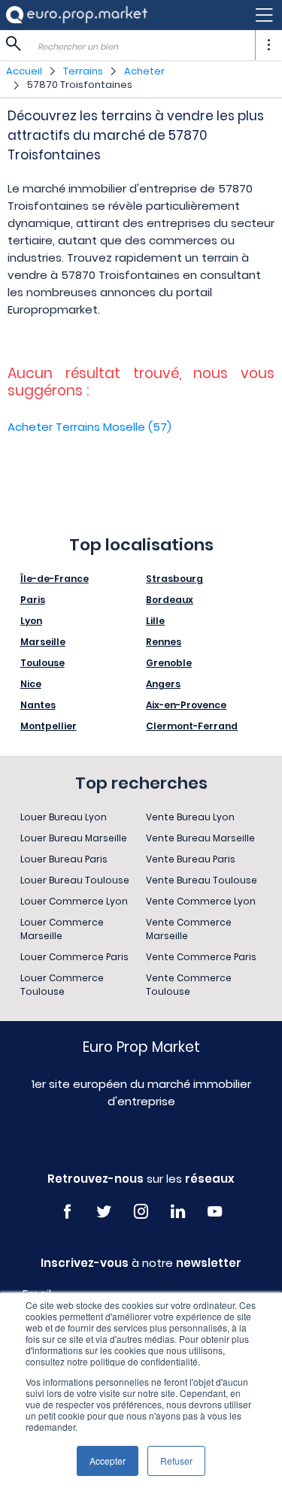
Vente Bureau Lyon (190, 817)
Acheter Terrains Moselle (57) (89, 427)
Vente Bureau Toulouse (201, 880)
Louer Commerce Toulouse (62, 984)
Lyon (31, 620)
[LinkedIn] (178, 1212)
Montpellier (48, 726)
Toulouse (42, 662)
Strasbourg (174, 578)
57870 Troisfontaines (79, 84)
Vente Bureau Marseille (200, 838)
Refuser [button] (176, 1460)
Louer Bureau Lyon (63, 817)
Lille (155, 620)
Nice (30, 683)
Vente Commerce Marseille (189, 929)
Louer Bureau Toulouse (74, 880)
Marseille (42, 641)
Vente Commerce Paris (201, 956)
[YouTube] (215, 1212)
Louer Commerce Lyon (74, 901)
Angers (163, 683)
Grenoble (169, 662)
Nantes (38, 705)
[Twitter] (104, 1212)
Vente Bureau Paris (190, 859)
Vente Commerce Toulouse (189, 984)
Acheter (144, 71)
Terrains (83, 71)
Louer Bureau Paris (64, 859)
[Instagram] (141, 1212)
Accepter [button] (107, 1460)
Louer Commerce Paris (74, 956)
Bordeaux (169, 599)
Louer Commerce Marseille (62, 929)
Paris (32, 599)
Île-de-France (54, 578)
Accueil (24, 71)
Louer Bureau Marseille (73, 838)
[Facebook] (67, 1212)
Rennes (163, 641)
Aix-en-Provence (186, 705)
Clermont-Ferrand (192, 726)
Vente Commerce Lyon (201, 901)
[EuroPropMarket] (76, 15)
